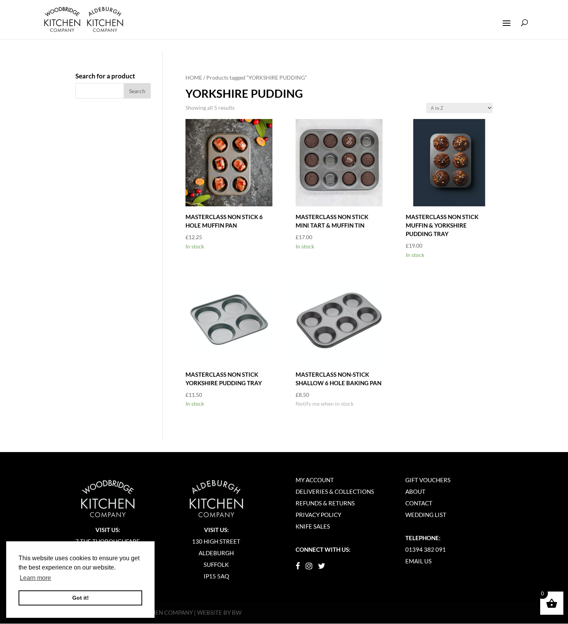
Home (193, 77)
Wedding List (425, 514)
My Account (315, 479)
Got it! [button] (80, 598)
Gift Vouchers (428, 479)
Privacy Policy (318, 514)
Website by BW (219, 612)
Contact (418, 503)
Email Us (418, 561)
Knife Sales (313, 526)
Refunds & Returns (325, 503)
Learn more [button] (35, 578)
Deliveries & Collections (335, 491)
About (415, 491)
